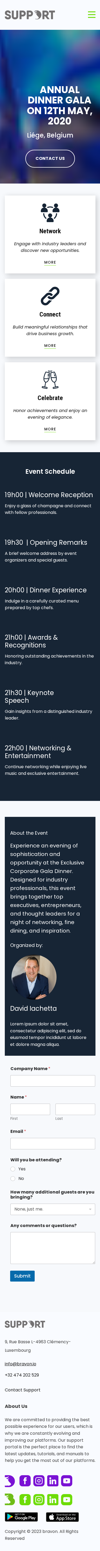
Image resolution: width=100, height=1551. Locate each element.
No (21, 1179)
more (50, 262)
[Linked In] (52, 1480)
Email (18, 1131)
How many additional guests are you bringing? (52, 1195)
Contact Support (23, 1390)
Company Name (30, 1068)
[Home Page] (30, 14)
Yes (22, 1169)
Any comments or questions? (43, 1225)
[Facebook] (25, 1480)
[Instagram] (39, 1480)
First (14, 1118)
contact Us (50, 158)
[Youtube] (66, 1480)
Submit (22, 1276)
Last (59, 1118)
